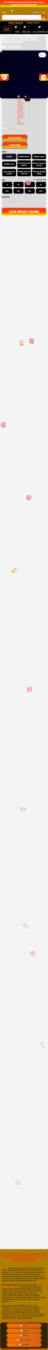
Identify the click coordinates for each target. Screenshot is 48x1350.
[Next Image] (43, 77)
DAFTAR (25, 1335)
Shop (3, 12)
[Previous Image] (4, 77)
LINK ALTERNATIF (25, 1340)
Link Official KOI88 (17, 1322)
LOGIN (25, 1329)
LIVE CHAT (25, 1345)
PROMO (25, 1325)
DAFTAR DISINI (14, 138)
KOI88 (4, 1268)
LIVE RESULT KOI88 (24, 212)
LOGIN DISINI (15, 145)
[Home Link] (17, 11)
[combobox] (21, 17)
